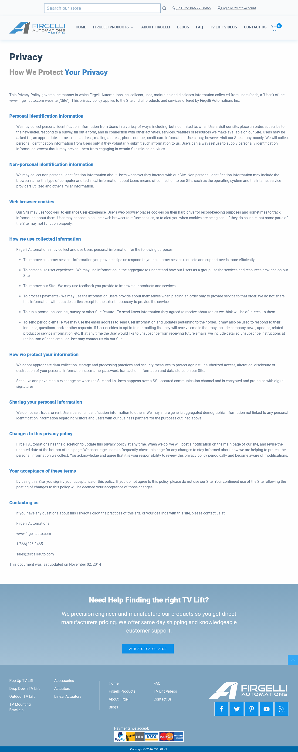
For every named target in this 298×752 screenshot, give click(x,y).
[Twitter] (237, 709)
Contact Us (255, 27)
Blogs (183, 27)
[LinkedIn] (251, 709)
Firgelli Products (111, 27)
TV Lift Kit (160, 749)
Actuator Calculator (147, 649)
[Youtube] (267, 709)
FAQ (199, 27)
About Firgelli (155, 27)
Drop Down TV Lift (24, 688)
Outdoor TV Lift (22, 696)
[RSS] (281, 709)
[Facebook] (221, 709)
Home (81, 27)
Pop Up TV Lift (21, 680)
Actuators (62, 688)
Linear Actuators (67, 696)
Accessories (64, 680)
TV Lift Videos (223, 27)
